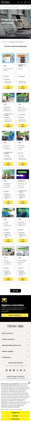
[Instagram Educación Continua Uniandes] (10, 370)
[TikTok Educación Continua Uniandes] (24, 370)
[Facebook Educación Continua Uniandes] (6, 370)
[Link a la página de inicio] (5, 42)
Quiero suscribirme (15, 315)
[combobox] (15, 7)
